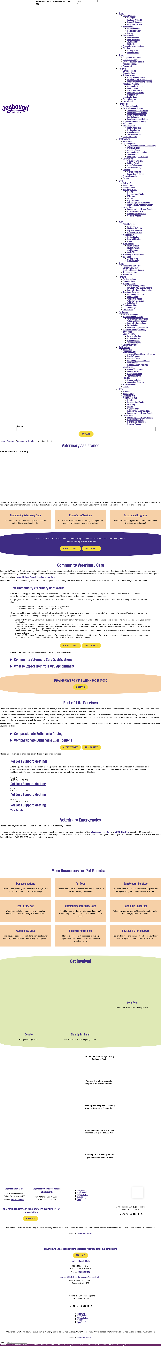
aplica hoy (91, 548)
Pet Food (81, 883)
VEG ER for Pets (122, 832)
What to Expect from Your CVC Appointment (44, 666)
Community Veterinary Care (25, 515)
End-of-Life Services (80, 515)
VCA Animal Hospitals (101, 832)
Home (2, 441)
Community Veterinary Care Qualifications (43, 659)
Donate (80, 687)
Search (20, 426)
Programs (11, 441)
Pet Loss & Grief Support (135, 930)
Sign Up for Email (80, 1034)
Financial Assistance (80, 930)
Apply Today (70, 548)
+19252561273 (17, 1199)
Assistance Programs (135, 515)
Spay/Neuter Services (136, 883)
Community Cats (25, 930)
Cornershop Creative (84, 1233)
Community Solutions (26, 441)
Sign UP (30, 1218)
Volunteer (132, 1002)
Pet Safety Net (25, 906)
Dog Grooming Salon (43, 1)
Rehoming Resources (135, 906)
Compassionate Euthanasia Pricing (38, 733)
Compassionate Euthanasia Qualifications (43, 740)
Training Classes (59, 1)
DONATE (86, 433)
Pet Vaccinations (25, 883)
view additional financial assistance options (35, 577)
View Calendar (17, 810)
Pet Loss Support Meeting (28, 783)
